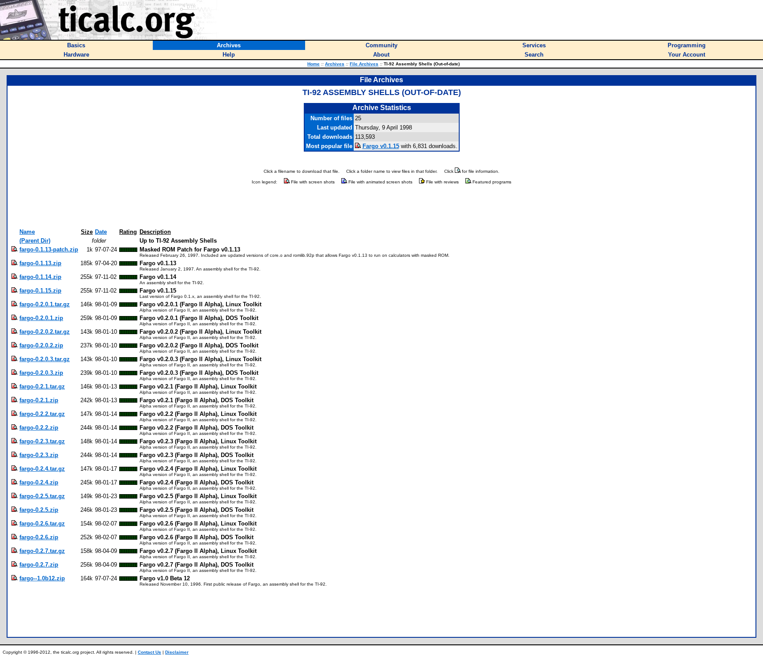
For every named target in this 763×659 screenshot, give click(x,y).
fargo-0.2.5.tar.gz (42, 496)
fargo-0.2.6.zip (38, 537)
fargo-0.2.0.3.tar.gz (44, 359)
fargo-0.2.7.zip (38, 564)
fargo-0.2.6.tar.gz (42, 523)
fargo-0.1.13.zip (40, 263)
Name (27, 232)
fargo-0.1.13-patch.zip (48, 249)
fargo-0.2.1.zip (38, 400)
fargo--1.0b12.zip (42, 578)
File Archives (364, 63)
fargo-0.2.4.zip (38, 482)
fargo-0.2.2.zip (38, 427)
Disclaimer (177, 652)
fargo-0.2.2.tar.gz (42, 414)
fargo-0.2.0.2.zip (41, 345)
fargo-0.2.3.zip (38, 455)
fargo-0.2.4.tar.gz (42, 468)
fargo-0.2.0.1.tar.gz (44, 304)
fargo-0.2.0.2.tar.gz (44, 331)
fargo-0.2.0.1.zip (41, 318)
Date (101, 232)
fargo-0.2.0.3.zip (41, 372)
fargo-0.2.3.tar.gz (42, 441)
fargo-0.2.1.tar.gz (42, 386)
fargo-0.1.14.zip (40, 277)
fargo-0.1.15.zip (40, 290)
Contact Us (149, 652)
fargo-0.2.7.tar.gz (42, 551)
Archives (334, 63)
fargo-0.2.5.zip (38, 510)
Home (313, 63)
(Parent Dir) (34, 240)
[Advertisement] (381, 207)
